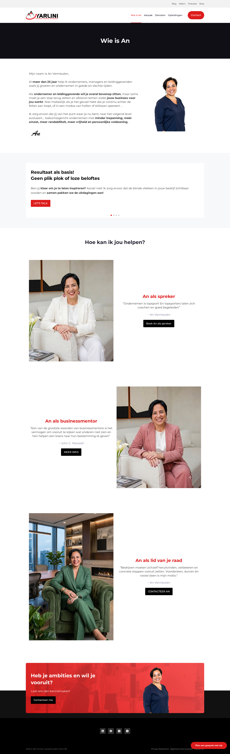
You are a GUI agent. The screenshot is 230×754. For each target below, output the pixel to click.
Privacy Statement (160, 749)
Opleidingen (175, 15)
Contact (196, 15)
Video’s (182, 4)
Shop (201, 4)
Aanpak (148, 15)
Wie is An (136, 15)
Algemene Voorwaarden (181, 749)
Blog (174, 4)
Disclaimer (199, 749)
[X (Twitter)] (119, 731)
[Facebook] (111, 731)
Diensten (160, 15)
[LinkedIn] (103, 731)
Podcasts (192, 4)
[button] (111, 215)
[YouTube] (127, 731)
